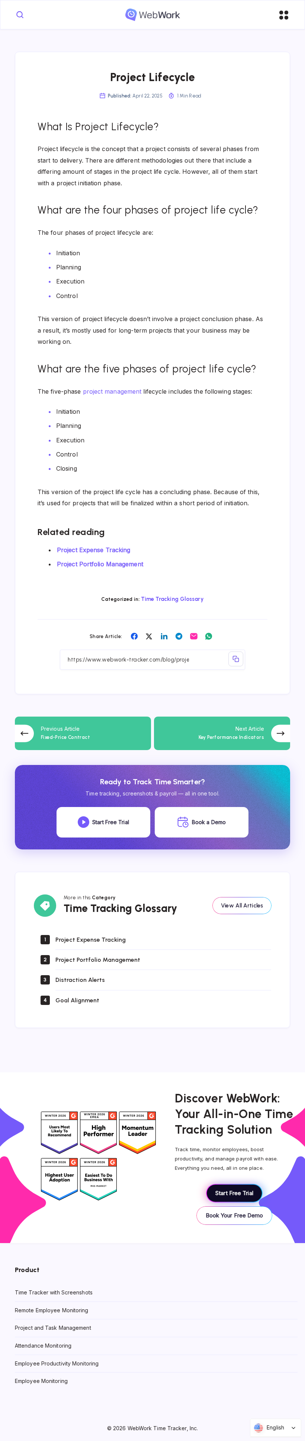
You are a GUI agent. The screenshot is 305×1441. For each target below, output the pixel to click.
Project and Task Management (53, 1328)
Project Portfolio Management (100, 564)
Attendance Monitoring (43, 1345)
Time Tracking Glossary (172, 599)
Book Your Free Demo (234, 1215)
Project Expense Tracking (93, 550)
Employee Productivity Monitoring (57, 1363)
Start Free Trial (234, 1193)
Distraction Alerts (80, 979)
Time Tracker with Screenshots (54, 1293)
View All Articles (242, 905)
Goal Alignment (77, 999)
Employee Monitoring (41, 1381)
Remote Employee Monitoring (52, 1310)
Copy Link (235, 658)
